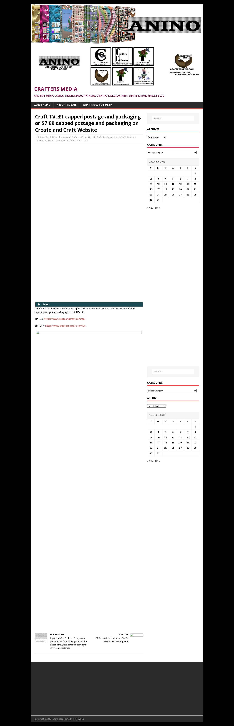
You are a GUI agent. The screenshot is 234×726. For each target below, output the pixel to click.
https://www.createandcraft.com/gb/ (64, 318)
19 (173, 189)
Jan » (157, 207)
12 (173, 183)
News (66, 140)
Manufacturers (55, 140)
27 (180, 194)
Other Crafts (76, 140)
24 (158, 194)
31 (158, 199)
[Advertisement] (89, 168)
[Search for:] (173, 118)
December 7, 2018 (48, 137)
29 (195, 194)
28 (188, 194)
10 (158, 183)
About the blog (67, 104)
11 (165, 183)
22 (195, 189)
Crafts (99, 137)
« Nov (150, 207)
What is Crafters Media (97, 104)
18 (165, 189)
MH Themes (78, 719)
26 (173, 194)
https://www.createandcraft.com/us (65, 325)
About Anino (42, 104)
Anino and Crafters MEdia (73, 137)
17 (158, 189)
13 (180, 183)
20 (180, 189)
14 (188, 183)
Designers (108, 137)
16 (151, 189)
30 (151, 199)
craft (93, 137)
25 (165, 194)
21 (188, 189)
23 (151, 194)
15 (195, 183)
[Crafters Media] (117, 42)
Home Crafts (120, 137)
